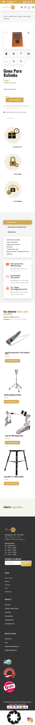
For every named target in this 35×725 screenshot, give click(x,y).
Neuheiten (8, 591)
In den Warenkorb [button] (12, 361)
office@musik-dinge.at (12, 2)
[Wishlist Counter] (29, 8)
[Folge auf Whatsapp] (31, 2)
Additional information (17, 227)
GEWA (20, 16)
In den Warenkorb (15, 100)
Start (6, 16)
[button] (28, 33)
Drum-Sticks (9, 578)
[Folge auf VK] (29, 2)
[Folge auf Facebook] (24, 2)
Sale (6, 588)
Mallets (7, 581)
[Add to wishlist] (6, 33)
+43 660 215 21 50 (14, 537)
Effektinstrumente (10, 108)
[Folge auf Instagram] (26, 2)
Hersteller (13, 16)
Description (12, 222)
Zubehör (7, 585)
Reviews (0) (12, 232)
